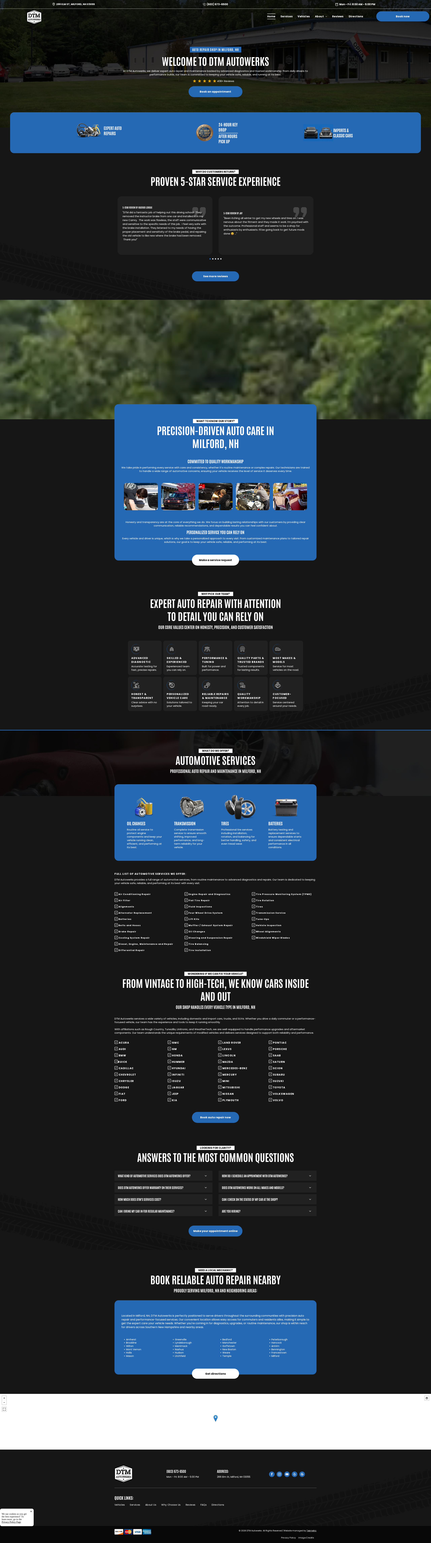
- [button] (4, 1402)
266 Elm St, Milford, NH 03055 (75, 4)
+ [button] (4, 1398)
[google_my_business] (302, 1474)
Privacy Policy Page (11, 1522)
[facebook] (272, 1474)
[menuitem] (271, 16)
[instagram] (279, 1474)
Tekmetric (312, 1530)
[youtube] (287, 1474)
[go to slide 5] (221, 259)
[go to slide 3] (215, 259)
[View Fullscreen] (4, 1409)
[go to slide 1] (210, 259)
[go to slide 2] (212, 259)
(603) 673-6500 (217, 4)
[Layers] (427, 1398)
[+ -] (215, 1422)
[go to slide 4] (218, 259)
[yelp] (294, 1474)
